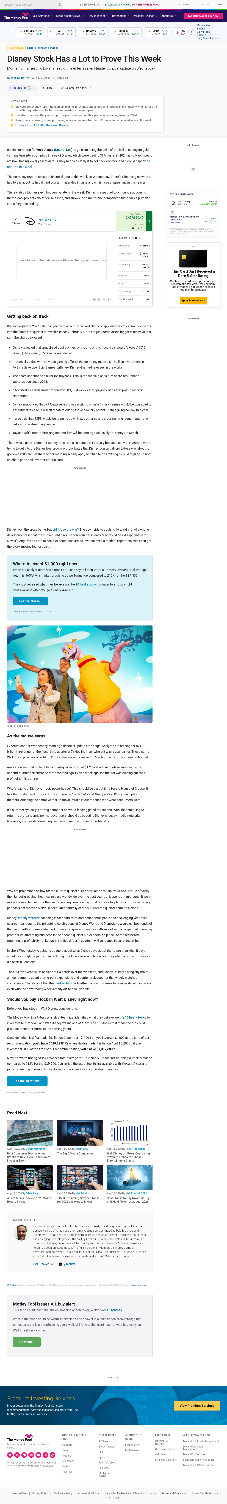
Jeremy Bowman (35, 1148)
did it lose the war (64, 529)
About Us (67, 1445)
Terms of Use (19, 1493)
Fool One (104, 1468)
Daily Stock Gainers (203, 33)
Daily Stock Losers (207, 38)
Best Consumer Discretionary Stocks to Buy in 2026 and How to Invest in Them (29, 1157)
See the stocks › (30, 601)
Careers (66, 1450)
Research (67, 1455)
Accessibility (186, 4)
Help (220, 4)
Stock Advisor (106, 1446)
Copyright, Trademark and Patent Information (130, 1493)
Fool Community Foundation (199, 1459)
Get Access (175, 223)
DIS (57, 150)
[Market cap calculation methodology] (148, 246)
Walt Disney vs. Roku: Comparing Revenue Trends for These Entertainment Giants (128, 1157)
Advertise (67, 1471)
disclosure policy (139, 1285)
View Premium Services (197, 1406)
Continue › (26, 1342)
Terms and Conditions (174, 1493)
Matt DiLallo (82, 1193)
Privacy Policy (40, 1493)
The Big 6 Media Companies (75, 1153)
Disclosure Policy (63, 1493)
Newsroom (68, 1461)
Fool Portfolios (107, 1462)
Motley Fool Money (105, 1474)
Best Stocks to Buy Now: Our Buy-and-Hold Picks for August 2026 (129, 1199)
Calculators (161, 1454)
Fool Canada (132, 1450)
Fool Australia (132, 1445)
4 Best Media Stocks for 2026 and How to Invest (29, 1199)
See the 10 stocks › (27, 1081)
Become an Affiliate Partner (198, 1465)
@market (69, 1264)
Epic (101, 1452)
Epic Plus (104, 1457)
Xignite (34, 1465)
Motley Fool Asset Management (201, 1441)
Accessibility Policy (88, 1493)
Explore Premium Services (42, 47)
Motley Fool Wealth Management (193, 1448)
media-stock (63, 983)
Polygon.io (48, 1465)
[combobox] (31, 4)
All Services (105, 1441)
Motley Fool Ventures (195, 1454)
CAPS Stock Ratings (162, 1442)
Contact (66, 1466)
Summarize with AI (76, 88)
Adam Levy (82, 1148)
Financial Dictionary (166, 1459)
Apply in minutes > (193, 300)
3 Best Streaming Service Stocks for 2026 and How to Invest (78, 1199)
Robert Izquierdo (135, 1148)
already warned (28, 918)
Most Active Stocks (203, 27)
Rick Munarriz (20, 78)
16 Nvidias (114, 1310)
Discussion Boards (165, 1449)
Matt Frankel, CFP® (137, 1193)
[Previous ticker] (11, 32)
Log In (205, 4)
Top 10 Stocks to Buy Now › (203, 16)
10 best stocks (86, 584)
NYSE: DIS (47, 220)
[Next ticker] (191, 32)
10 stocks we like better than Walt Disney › (42, 125)
